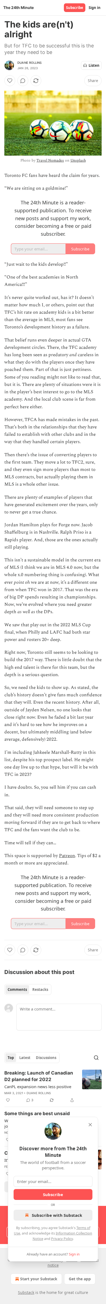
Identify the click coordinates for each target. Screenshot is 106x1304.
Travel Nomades (50, 160)
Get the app (80, 1278)
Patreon (67, 855)
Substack (26, 1292)
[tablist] (27, 989)
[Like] (9, 80)
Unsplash (78, 160)
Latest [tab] (24, 1057)
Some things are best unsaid (37, 1113)
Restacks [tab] (40, 989)
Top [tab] (11, 1057)
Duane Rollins (29, 63)
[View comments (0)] (22, 80)
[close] (90, 1124)
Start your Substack (38, 1278)
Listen (94, 65)
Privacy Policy (62, 1238)
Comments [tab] (17, 989)
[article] (53, 1086)
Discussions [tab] (46, 1057)
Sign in (95, 7)
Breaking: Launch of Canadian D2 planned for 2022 (38, 1076)
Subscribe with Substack (57, 1215)
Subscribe (74, 7)
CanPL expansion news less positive (37, 1086)
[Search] (96, 1057)
